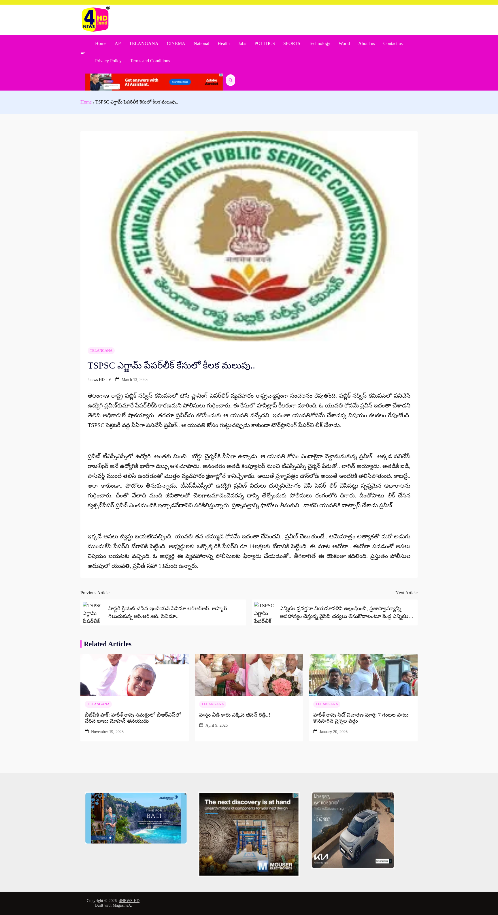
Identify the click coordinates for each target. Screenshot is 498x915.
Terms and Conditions (150, 60)
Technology (319, 43)
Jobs (242, 43)
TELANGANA (144, 43)
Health (224, 43)
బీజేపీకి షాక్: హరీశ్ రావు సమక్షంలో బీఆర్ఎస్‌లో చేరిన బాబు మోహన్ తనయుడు (133, 718)
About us (366, 43)
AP (118, 43)
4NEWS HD (129, 901)
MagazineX (122, 905)
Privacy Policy (108, 60)
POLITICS (264, 43)
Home (100, 43)
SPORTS (291, 43)
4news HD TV (99, 379)
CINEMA (176, 43)
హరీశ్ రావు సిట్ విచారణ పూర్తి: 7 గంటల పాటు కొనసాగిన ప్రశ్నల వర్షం (360, 718)
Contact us (393, 43)
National (201, 43)
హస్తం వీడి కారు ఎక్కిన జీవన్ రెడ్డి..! (234, 715)
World (344, 43)
